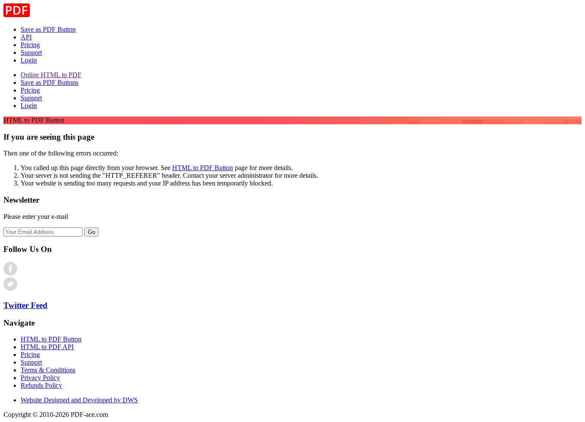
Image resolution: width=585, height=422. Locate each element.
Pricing (30, 44)
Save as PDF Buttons (49, 82)
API (26, 37)
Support (31, 52)
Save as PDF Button (48, 29)
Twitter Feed (25, 305)
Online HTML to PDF (51, 74)
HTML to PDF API (47, 346)
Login (29, 60)
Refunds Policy (41, 385)
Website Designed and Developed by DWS (79, 400)
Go (91, 232)
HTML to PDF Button (202, 167)
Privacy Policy (40, 377)
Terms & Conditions (48, 370)
